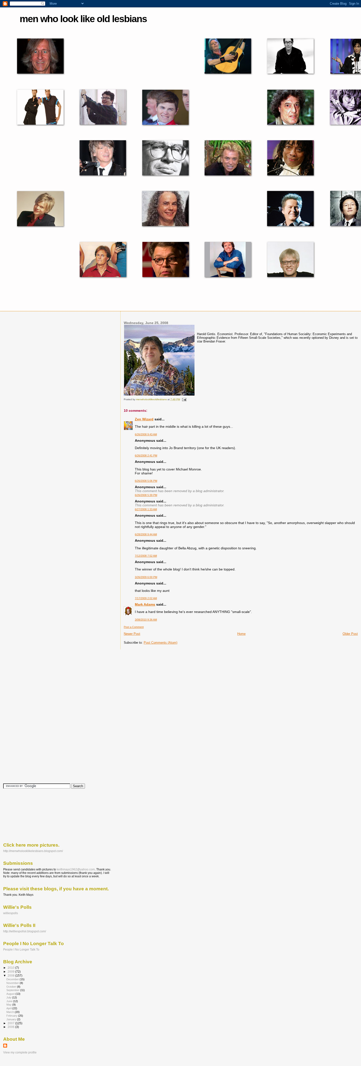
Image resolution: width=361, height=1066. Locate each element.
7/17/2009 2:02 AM (146, 598)
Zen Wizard (144, 419)
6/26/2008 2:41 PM (146, 455)
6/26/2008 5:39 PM (146, 495)
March (10, 1011)
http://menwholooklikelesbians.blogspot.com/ (33, 851)
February (12, 1015)
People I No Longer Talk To (21, 949)
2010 (11, 967)
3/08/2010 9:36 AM (146, 619)
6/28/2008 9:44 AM (146, 534)
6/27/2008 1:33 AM (146, 509)
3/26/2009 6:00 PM (146, 577)
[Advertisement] (25, 815)
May (9, 1004)
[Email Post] (184, 399)
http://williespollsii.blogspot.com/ (24, 931)
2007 (11, 1023)
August (10, 993)
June (9, 1001)
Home (241, 634)
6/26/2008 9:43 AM (146, 434)
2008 (11, 975)
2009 (11, 971)
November (13, 982)
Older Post (350, 634)
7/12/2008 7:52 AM (146, 555)
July (9, 997)
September (13, 990)
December (13, 979)
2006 (11, 1026)
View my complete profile (20, 1052)
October (11, 986)
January (11, 1019)
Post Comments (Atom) (160, 642)
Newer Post (132, 634)
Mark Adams (145, 604)
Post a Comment (134, 626)
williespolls (10, 913)
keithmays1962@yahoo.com (76, 869)
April (9, 1008)
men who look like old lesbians (83, 19)
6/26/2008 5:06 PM (146, 480)
